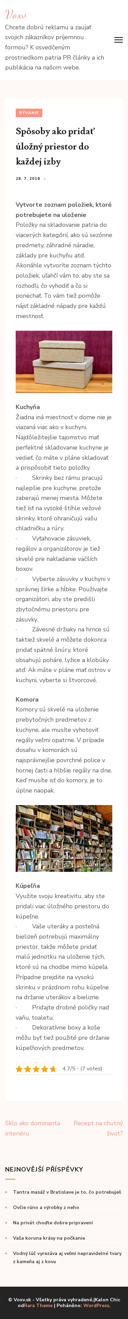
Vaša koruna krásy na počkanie (49, 1238)
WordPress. (97, 1305)
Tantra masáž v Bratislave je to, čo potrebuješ (67, 1192)
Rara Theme (38, 1305)
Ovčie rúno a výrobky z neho (46, 1207)
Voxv (16, 14)
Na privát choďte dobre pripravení (53, 1223)
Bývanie (29, 112)
